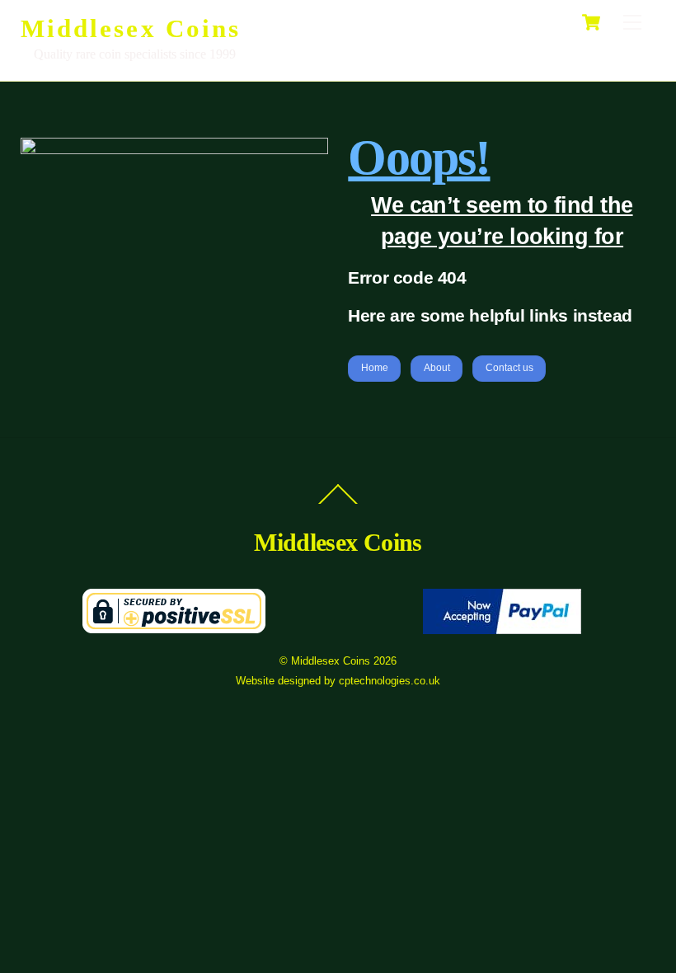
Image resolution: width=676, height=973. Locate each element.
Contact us (509, 368)
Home (374, 368)
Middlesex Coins (330, 661)
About (437, 368)
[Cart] (591, 22)
